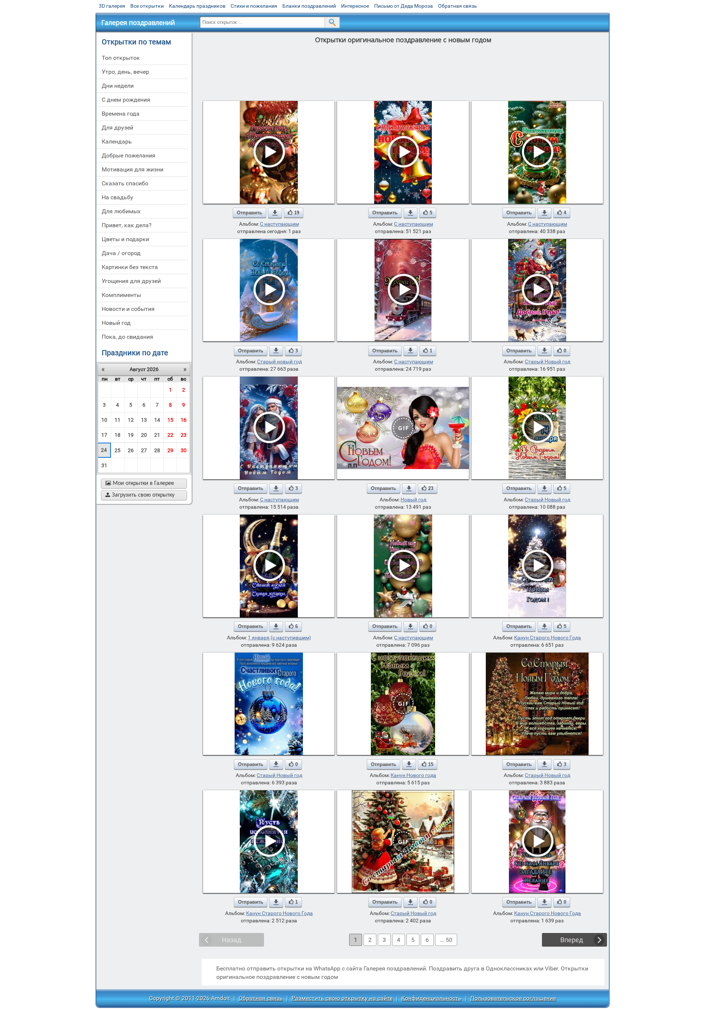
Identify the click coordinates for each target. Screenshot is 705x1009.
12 (131, 420)
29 (170, 450)
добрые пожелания (128, 155)
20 (144, 435)
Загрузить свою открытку (139, 495)
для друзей (117, 127)
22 (170, 435)
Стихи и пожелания (254, 6)
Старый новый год (279, 361)
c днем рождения (126, 99)
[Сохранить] (275, 213)
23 (184, 435)
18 (117, 435)
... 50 (446, 939)
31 (104, 465)
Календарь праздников (197, 6)
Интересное (355, 6)
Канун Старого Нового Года (547, 637)
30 (184, 450)
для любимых (121, 211)
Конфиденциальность (431, 998)
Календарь (117, 141)
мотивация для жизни (132, 169)
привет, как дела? (127, 225)
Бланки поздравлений (309, 6)
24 (104, 450)
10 (104, 420)
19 (131, 435)
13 (144, 420)
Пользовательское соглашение (513, 998)
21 (157, 435)
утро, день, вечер (125, 71)
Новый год (413, 499)
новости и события (128, 308)
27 (144, 450)
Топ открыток (121, 57)
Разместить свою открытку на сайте (342, 998)
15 (170, 420)
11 (117, 420)
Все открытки (147, 6)
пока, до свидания (127, 336)
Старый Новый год (547, 361)
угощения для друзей (131, 280)
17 (104, 435)
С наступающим (279, 224)
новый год (116, 322)
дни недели (118, 85)
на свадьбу (117, 197)
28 (157, 450)
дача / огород (121, 253)
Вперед (571, 940)
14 (157, 420)
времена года (121, 113)
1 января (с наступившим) (279, 637)
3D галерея (112, 6)
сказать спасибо (125, 183)
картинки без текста (130, 267)
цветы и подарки (125, 239)
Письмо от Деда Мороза (403, 6)
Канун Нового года (413, 775)
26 (131, 450)
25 (117, 450)
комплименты (121, 294)
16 (184, 420)
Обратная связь (457, 6)
